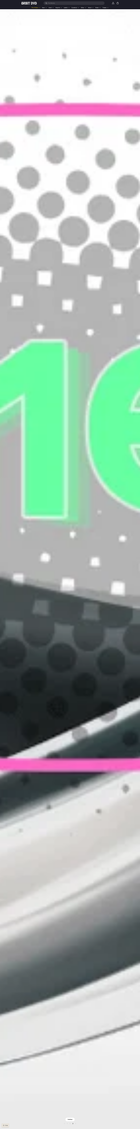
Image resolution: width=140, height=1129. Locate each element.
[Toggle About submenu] (93, 8)
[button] (117, 3)
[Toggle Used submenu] (53, 8)
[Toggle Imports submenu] (61, 8)
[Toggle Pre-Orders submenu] (40, 8)
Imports (57, 7)
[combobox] (74, 3)
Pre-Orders (35, 7)
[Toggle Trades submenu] (108, 8)
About (89, 7)
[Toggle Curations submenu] (78, 8)
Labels (66, 7)
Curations (74, 7)
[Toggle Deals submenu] (100, 8)
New (43, 7)
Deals (97, 7)
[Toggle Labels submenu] (69, 8)
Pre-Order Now (70, 1119)
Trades (104, 7)
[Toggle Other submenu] (85, 8)
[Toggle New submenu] (46, 8)
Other (82, 7)
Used (50, 7)
